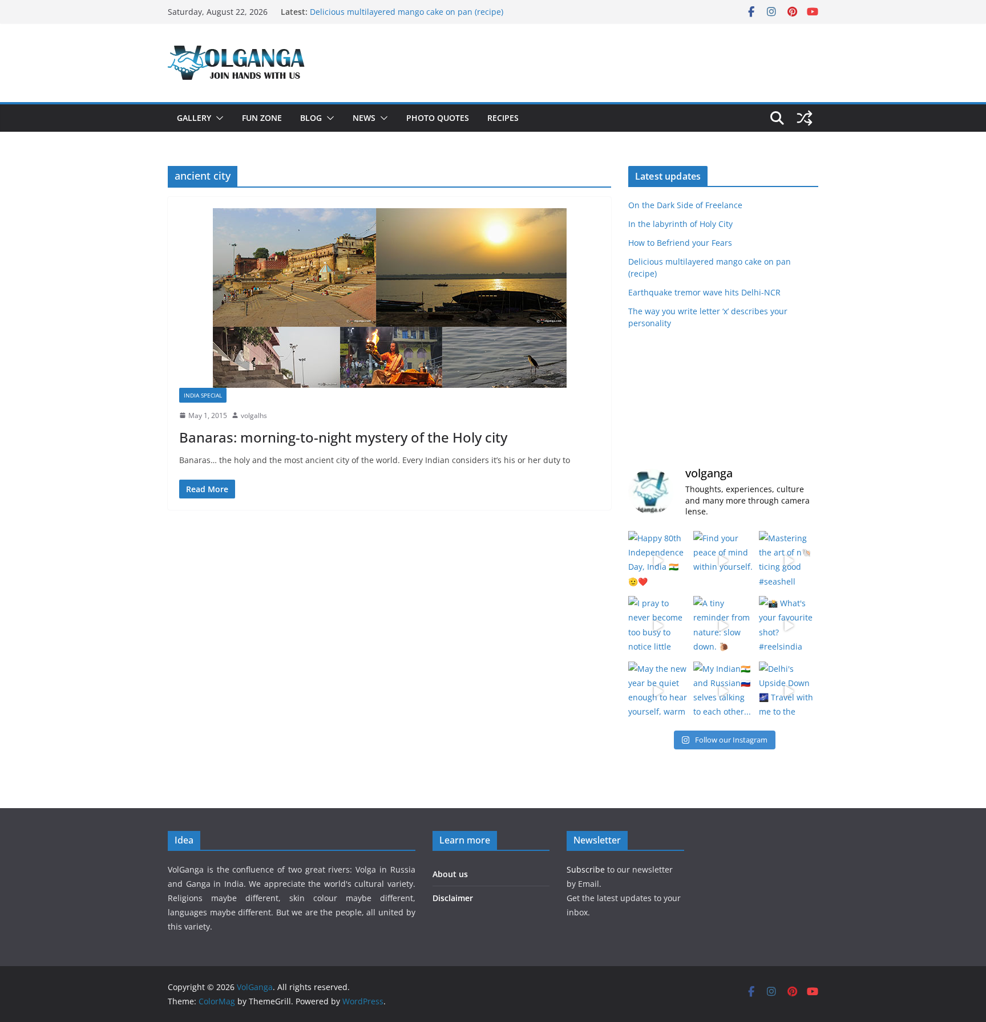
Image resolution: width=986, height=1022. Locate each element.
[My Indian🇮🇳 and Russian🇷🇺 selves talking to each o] (723, 691)
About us (450, 874)
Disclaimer (453, 898)
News (364, 117)
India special (203, 395)
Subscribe (587, 869)
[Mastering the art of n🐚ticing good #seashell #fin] (788, 560)
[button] (217, 118)
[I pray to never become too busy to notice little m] (658, 625)
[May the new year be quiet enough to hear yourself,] (658, 691)
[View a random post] (804, 118)
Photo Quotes (437, 117)
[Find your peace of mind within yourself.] (723, 560)
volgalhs (254, 415)
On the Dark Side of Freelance (685, 205)
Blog (311, 117)
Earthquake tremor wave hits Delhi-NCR (704, 292)
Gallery (194, 117)
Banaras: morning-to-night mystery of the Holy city (343, 437)
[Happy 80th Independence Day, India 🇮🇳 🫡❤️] (658, 560)
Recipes (503, 117)
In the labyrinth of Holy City (680, 223)
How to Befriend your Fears (680, 242)
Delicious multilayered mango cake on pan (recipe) (406, 11)
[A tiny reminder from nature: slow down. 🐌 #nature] (723, 625)
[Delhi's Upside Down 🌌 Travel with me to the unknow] (788, 691)
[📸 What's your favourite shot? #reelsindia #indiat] (788, 625)
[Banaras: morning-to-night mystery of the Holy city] (389, 298)
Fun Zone (262, 117)
